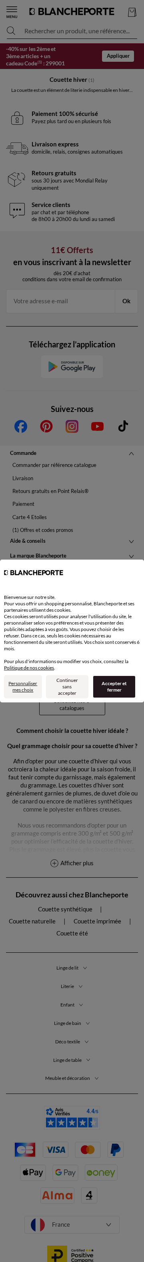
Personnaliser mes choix (22, 686)
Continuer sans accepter (67, 686)
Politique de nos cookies (29, 668)
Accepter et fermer (114, 686)
